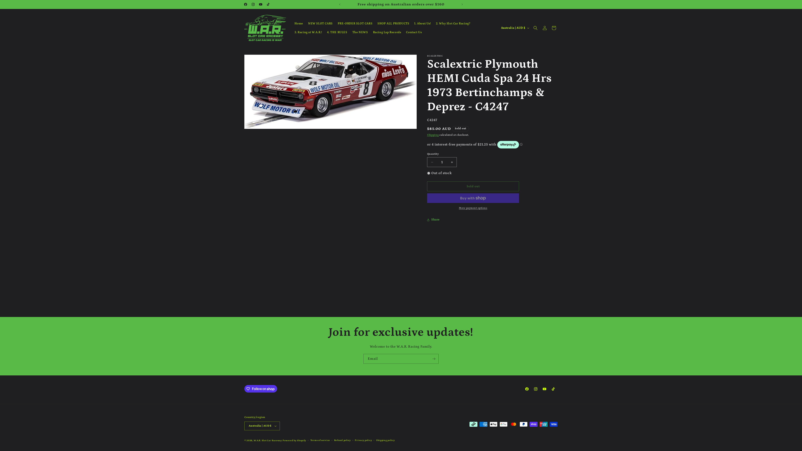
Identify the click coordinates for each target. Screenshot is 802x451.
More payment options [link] (473, 208)
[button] (535, 28)
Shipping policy (385, 440)
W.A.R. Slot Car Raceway (268, 440)
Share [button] (435, 219)
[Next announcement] (462, 4)
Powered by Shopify (294, 440)
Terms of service (320, 440)
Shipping (433, 135)
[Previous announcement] (339, 4)
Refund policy (342, 440)
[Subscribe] (433, 359)
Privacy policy (363, 440)
